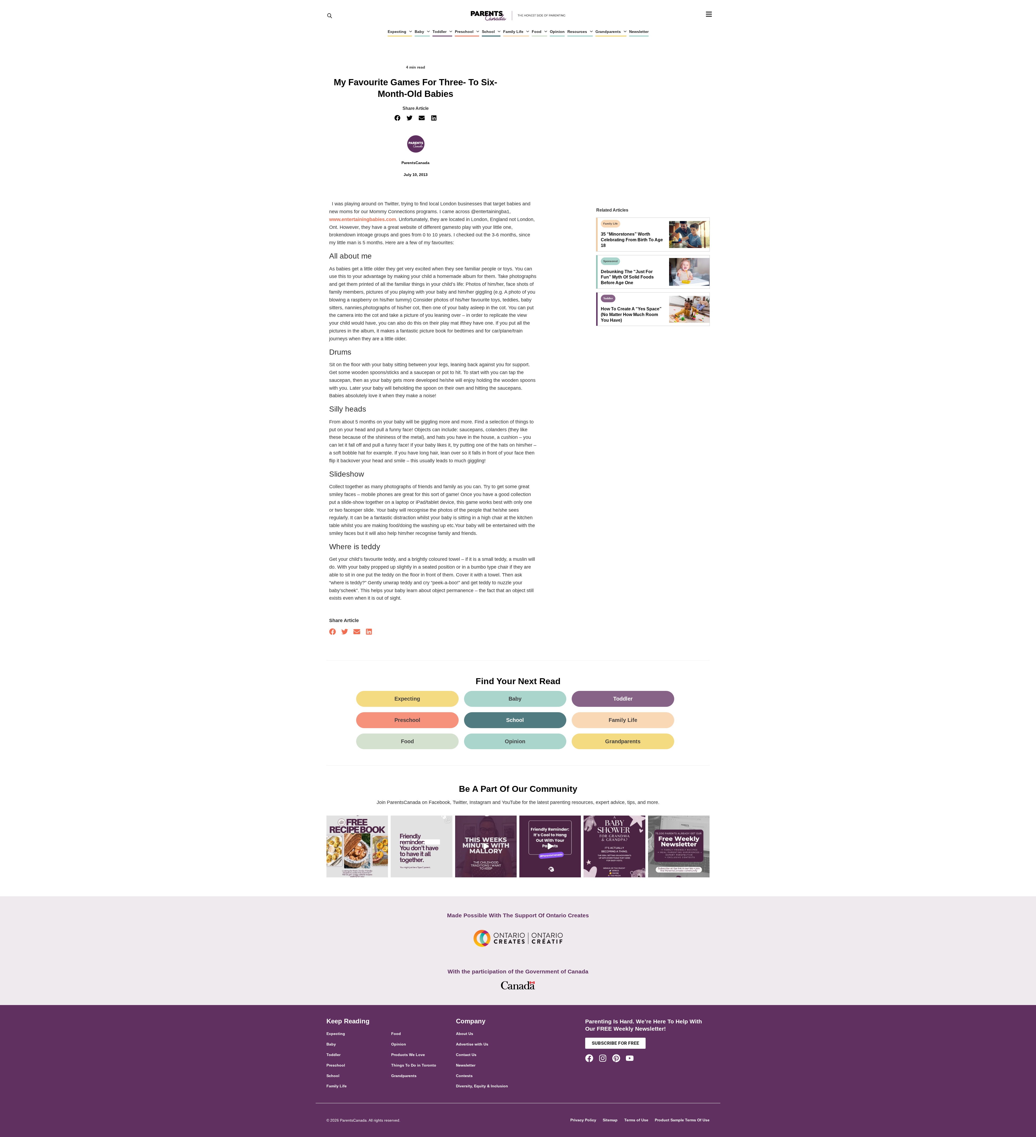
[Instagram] (603, 1058)
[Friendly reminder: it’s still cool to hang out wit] (550, 846)
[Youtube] (630, 1058)
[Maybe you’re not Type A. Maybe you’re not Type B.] (421, 846)
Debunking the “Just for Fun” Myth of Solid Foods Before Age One (627, 277)
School (488, 31)
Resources (577, 31)
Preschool (464, 31)
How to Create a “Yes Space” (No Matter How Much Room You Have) (631, 315)
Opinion (557, 31)
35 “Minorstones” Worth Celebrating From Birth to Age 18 (632, 240)
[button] (397, 118)
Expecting (397, 31)
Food (536, 31)
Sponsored (610, 261)
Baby (419, 31)
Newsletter (639, 31)
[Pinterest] (616, 1058)
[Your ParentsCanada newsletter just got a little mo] (679, 846)
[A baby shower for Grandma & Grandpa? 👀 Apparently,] (614, 846)
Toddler (439, 31)
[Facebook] (589, 1058)
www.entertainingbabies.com (362, 219)
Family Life (513, 31)
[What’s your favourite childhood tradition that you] (486, 846)
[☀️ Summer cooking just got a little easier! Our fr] (357, 846)
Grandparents (608, 31)
